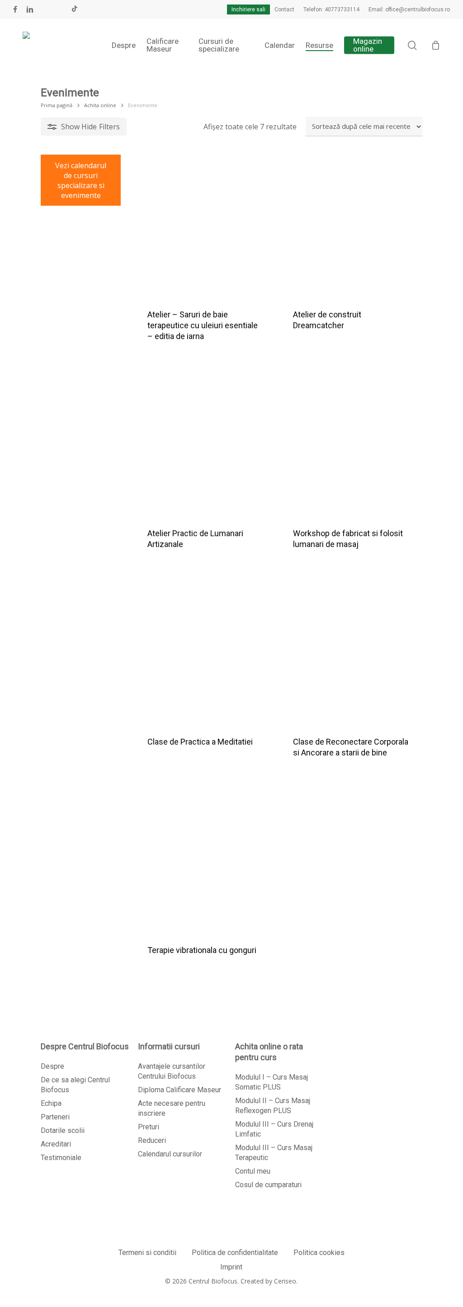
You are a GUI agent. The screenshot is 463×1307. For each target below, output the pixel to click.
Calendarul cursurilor (170, 1154)
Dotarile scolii (63, 1130)
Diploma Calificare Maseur (179, 1089)
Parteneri (55, 1117)
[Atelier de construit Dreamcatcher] (351, 226)
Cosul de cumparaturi (268, 1184)
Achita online (100, 105)
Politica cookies (319, 1252)
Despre (52, 1066)
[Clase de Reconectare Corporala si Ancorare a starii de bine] (351, 653)
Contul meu (252, 1171)
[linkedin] (29, 9)
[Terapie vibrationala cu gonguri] (206, 862)
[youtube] (45, 9)
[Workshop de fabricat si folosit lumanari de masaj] (351, 445)
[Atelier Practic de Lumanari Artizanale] (206, 445)
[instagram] (59, 9)
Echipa (51, 1103)
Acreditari (56, 1144)
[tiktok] (74, 9)
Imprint (231, 1267)
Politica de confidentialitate (235, 1252)
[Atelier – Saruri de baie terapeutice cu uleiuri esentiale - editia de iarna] (206, 226)
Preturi (148, 1127)
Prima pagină (56, 105)
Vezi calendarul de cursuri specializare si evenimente (80, 180)
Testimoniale (61, 1157)
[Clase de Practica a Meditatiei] (206, 653)
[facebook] (15, 9)
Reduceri (152, 1140)
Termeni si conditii (147, 1252)
